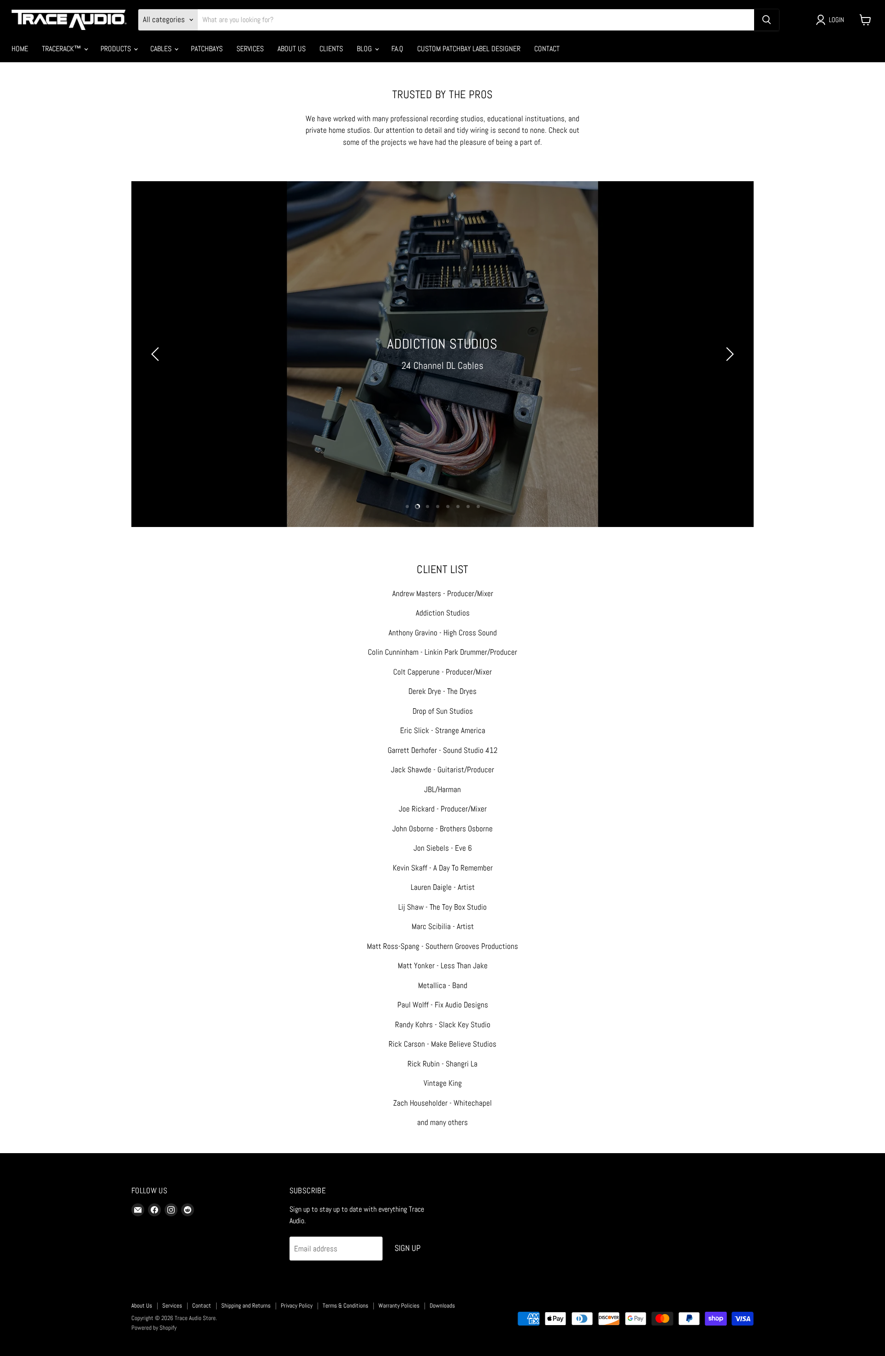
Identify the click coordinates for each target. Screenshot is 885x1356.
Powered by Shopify (154, 1328)
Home (20, 48)
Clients (331, 48)
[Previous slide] (157, 354)
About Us (291, 48)
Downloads (442, 1305)
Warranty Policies (398, 1305)
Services (250, 48)
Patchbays (207, 48)
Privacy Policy (297, 1305)
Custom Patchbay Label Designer (468, 48)
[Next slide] (728, 354)
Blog (365, 48)
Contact (547, 48)
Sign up (407, 1248)
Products (116, 48)
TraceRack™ (62, 48)
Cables (161, 48)
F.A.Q (397, 48)
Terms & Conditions (345, 1305)
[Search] (766, 19)
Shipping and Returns (246, 1305)
